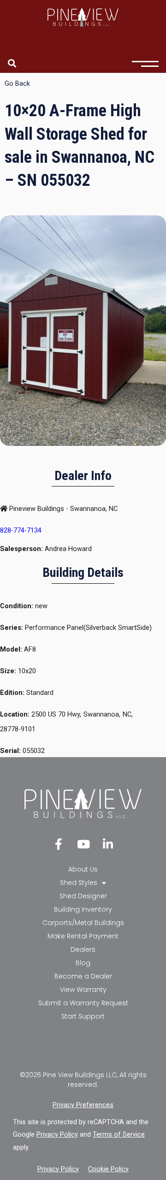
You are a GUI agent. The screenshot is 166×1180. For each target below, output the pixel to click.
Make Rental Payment (83, 936)
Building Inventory (83, 909)
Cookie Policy (108, 1169)
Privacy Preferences (83, 1105)
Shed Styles (78, 882)
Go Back (17, 83)
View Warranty (83, 989)
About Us (83, 869)
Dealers (83, 949)
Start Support (83, 1016)
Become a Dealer (83, 976)
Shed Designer (83, 896)
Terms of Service (119, 1134)
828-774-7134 (21, 530)
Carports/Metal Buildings (83, 922)
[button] (11, 63)
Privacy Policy (57, 1134)
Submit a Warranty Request (83, 1003)
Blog (83, 962)
